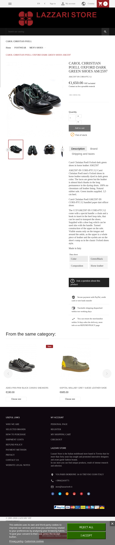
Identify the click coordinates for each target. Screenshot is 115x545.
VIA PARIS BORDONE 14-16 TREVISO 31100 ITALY (80, 474)
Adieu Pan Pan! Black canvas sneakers (27, 388)
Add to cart (79, 128)
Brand (93, 148)
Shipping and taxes (83, 153)
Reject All (86, 527)
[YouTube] (74, 493)
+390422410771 (62, 480)
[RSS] (67, 493)
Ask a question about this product (85, 282)
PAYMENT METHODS (16, 450)
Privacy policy (16, 541)
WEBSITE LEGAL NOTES (18, 465)
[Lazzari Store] (57, 18)
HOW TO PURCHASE (16, 434)
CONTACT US (12, 460)
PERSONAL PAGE (59, 424)
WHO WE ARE (12, 424)
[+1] (78, 116)
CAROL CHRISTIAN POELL (19, 41)
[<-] (8, 373)
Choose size (16, 399)
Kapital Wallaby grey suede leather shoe (83, 388)
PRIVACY (10, 455)
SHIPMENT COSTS (15, 439)
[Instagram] (88, 493)
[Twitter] (59, 493)
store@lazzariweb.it (64, 487)
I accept (86, 535)
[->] (106, 373)
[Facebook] (52, 493)
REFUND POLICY (14, 445)
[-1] (78, 122)
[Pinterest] (81, 493)
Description (78, 148)
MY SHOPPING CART (61, 434)
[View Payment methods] (80, 506)
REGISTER (56, 429)
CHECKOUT (56, 439)
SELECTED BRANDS (16, 429)
